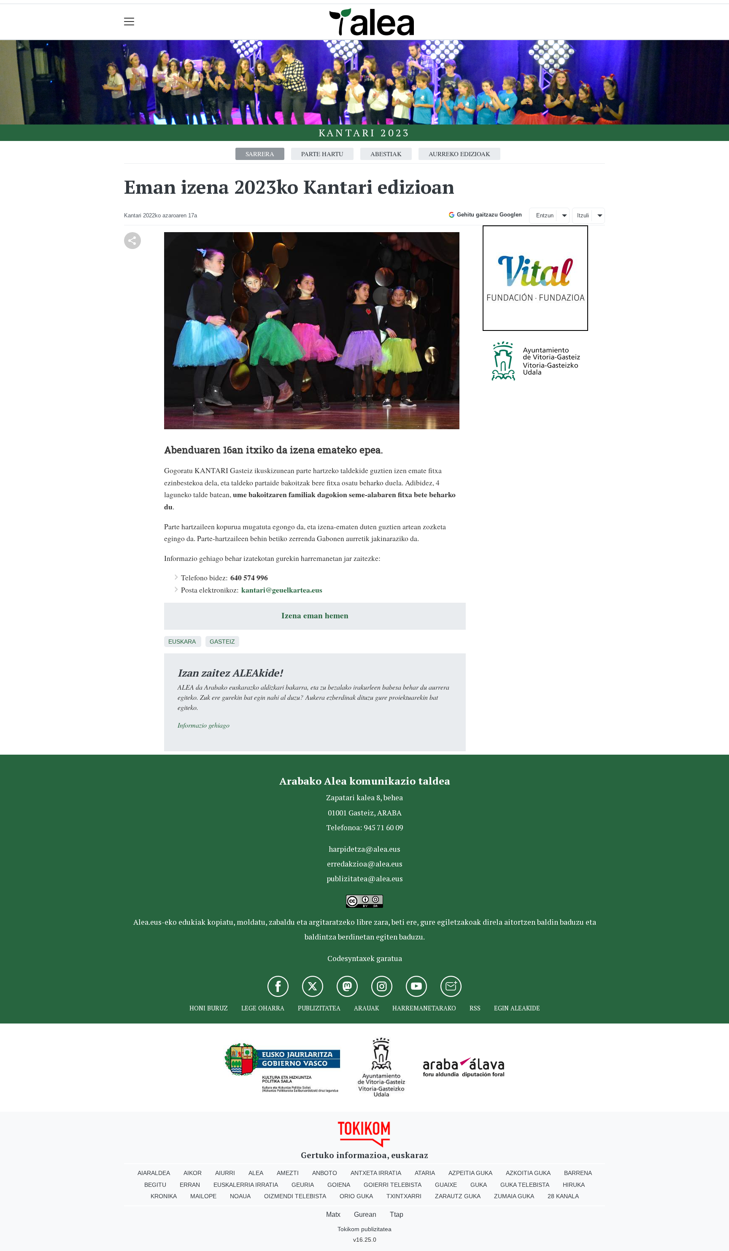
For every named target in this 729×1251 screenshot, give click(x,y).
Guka (478, 1184)
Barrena (578, 1173)
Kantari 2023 (365, 132)
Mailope (203, 1196)
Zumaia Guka (514, 1196)
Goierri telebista (392, 1184)
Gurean (365, 1214)
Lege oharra (262, 1008)
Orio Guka (356, 1196)
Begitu (155, 1184)
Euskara (181, 641)
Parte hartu (322, 153)
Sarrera (260, 153)
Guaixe (446, 1184)
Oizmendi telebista (295, 1196)
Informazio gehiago (204, 724)
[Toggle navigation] (129, 21)
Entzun (545, 215)
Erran (190, 1184)
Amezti (288, 1173)
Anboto (324, 1173)
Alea (255, 1173)
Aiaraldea (154, 1173)
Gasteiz (222, 641)
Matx (333, 1214)
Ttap (396, 1214)
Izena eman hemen (314, 615)
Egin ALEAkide (517, 1008)
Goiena (338, 1184)
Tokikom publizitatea (365, 1229)
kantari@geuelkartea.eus (281, 589)
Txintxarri (403, 1196)
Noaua (240, 1196)
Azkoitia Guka (528, 1173)
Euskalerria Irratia (245, 1184)
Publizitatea (319, 1008)
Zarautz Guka (458, 1196)
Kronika (164, 1196)
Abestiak (386, 153)
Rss (475, 1008)
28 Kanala (563, 1196)
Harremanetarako (424, 1008)
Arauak (366, 1008)
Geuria (303, 1184)
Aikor (193, 1173)
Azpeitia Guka (470, 1173)
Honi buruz (208, 1008)
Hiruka (574, 1184)
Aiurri (225, 1173)
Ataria (425, 1173)
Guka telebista (524, 1184)
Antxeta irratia (376, 1173)
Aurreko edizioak (459, 153)
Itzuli (583, 215)
